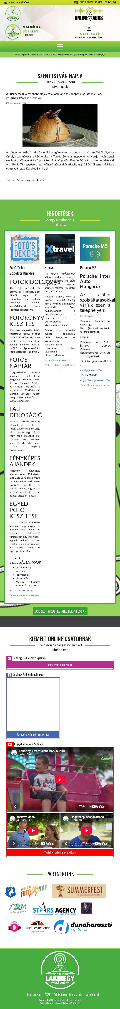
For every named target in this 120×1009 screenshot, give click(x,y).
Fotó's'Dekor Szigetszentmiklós (22, 270)
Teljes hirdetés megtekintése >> (25, 596)
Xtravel (50, 267)
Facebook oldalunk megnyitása (33, 734)
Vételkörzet (92, 994)
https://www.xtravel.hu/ (57, 360)
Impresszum (34, 994)
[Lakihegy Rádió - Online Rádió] (14, 926)
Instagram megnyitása (60, 665)
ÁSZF (47, 994)
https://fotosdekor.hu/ (21, 590)
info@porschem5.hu (91, 370)
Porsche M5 (88, 267)
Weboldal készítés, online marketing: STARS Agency (60, 1002)
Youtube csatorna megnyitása (60, 852)
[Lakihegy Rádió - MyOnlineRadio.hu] (86, 907)
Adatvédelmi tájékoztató (68, 994)
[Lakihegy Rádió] (30, 13)
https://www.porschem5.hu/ (95, 380)
